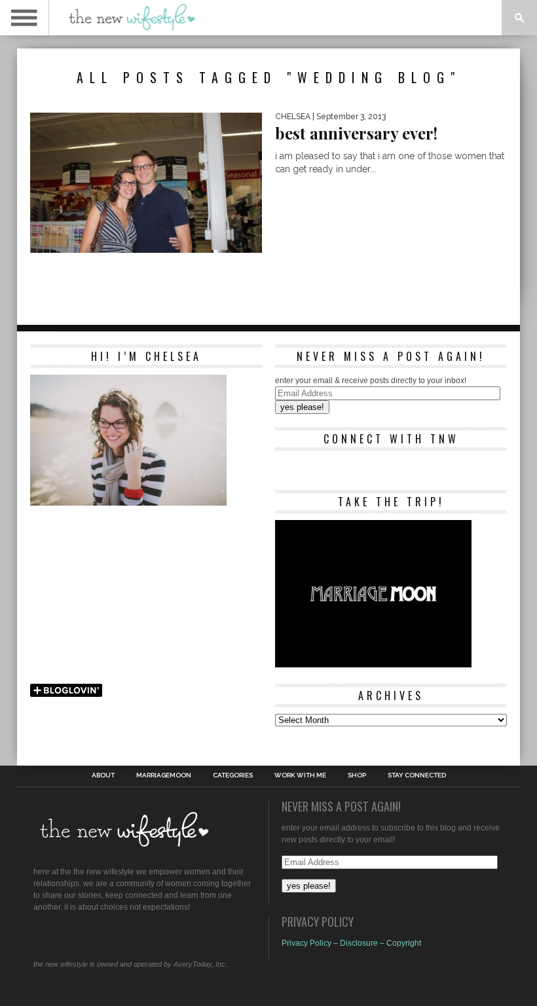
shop (357, 775)
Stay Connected (417, 775)
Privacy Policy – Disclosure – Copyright (351, 943)
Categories (233, 775)
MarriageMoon (163, 775)
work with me (300, 775)
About (103, 775)
